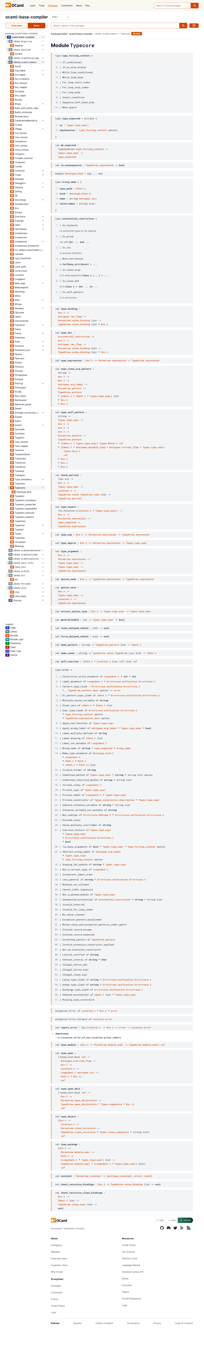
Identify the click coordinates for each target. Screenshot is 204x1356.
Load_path (20, 266)
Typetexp (20, 537)
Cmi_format (21, 133)
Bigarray (19, 45)
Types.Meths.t (109, 443)
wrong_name (123, 748)
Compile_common (24, 158)
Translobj (19, 471)
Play (87, 5)
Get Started (128, 1251)
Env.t (61, 312)
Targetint (19, 437)
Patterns (19, 345)
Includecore (21, 237)
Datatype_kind (23, 492)
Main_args (20, 283)
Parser (18, 333)
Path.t (80, 188)
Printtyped (20, 387)
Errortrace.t (147, 681)
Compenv (20, 154)
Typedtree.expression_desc (82, 718)
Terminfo (19, 450)
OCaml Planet (58, 1305)
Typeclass (20, 483)
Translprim (20, 475)
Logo (124, 1305)
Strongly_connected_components (28, 412)
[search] (195, 5)
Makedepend (21, 287)
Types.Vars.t (72, 451)
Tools (42, 5)
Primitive (19, 366)
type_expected (67, 156)
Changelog (56, 1245)
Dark (173, 1220)
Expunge (19, 220)
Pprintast (19, 358)
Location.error (102, 1019)
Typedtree (20, 521)
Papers (125, 1291)
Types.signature (111, 1104)
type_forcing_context (93, 130)
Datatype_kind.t (79, 193)
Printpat (19, 379)
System (187, 1220)
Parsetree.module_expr (108, 1044)
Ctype (18, 174)
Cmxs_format (22, 149)
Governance (133, 1323)
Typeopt (19, 529)
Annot (18, 66)
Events (54, 1299)
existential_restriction (74, 336)
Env (17, 208)
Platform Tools (129, 1258)
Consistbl (19, 170)
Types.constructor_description (114, 799)
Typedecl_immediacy (25, 500)
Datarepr (19, 179)
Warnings (19, 546)
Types (18, 533)
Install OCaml (128, 1245)
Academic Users (59, 1265)
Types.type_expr (77, 125)
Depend (19, 187)
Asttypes (19, 91)
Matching (20, 291)
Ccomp (18, 124)
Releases (55, 1251)
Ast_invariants (22, 78)
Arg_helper (20, 70)
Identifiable (21, 229)
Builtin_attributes (23, 112)
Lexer (18, 262)
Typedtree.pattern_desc (83, 690)
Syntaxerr (20, 433)
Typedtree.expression (100, 165)
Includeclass (21, 233)
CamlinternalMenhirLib (26, 120)
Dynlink (18, 53)
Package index (59, 33)
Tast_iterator (21, 441)
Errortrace (20, 216)
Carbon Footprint (104, 1323)
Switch (18, 425)
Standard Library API (133, 1271)
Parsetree (20, 337)
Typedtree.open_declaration (79, 1104)
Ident (17, 224)
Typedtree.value (68, 494)
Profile (18, 391)
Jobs (53, 1312)
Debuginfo (20, 183)
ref (121, 443)
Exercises (127, 1285)
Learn (33, 5)
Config (18, 166)
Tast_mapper (21, 446)
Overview (17, 25)
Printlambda (21, 375)
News (79, 5)
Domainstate (21, 204)
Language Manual (131, 1265)
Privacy (157, 1323)
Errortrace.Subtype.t (97, 814)
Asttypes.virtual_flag (123, 447)
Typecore (20, 487)
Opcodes (19, 312)
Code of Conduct (184, 1323)
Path (17, 341)
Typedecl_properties (25, 504)
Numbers (19, 308)
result (148, 1176)
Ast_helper (20, 74)
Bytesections (22, 116)
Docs (36, 25)
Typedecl (19, 496)
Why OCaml (57, 1271)
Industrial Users (59, 1258)
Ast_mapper (21, 87)
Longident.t (111, 676)
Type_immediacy (23, 479)
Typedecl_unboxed (24, 512)
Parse (18, 329)
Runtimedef (21, 400)
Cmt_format (21, 145)
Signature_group (23, 404)
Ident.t (67, 396)
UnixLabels (20, 596)
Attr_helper (20, 95)
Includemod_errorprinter (27, 245)
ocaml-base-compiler (26, 16)
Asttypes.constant (120, 1176)
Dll (16, 195)
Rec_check (20, 396)
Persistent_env (22, 350)
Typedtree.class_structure (78, 1132)
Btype (18, 103)
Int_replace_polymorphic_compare (30, 250)
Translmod (20, 466)
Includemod (21, 241)
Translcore (20, 462)
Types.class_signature (114, 1132)
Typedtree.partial (70, 498)
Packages (53, 5)
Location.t (65, 490)
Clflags (18, 129)
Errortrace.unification (122, 681)
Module (136, 33)
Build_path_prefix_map (26, 108)
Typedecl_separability (26, 508)
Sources (17, 600)
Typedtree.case (90, 494)
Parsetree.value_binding (74, 320)
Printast (19, 371)
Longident (20, 279)
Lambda (19, 254)
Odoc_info (20, 567)
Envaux (18, 212)
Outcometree (21, 320)
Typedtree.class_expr (72, 1204)
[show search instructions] (194, 25)
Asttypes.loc (87, 198)
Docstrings (20, 199)
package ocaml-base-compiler (21, 33)
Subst (18, 421)
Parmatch (20, 325)
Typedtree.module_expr (143, 1044)
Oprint (18, 316)
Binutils (18, 99)
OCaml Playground (131, 1298)
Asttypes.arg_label (70, 384)
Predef (18, 362)
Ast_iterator (21, 83)
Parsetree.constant (88, 1176)
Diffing (18, 191)
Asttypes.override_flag (76, 1060)
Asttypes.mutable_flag (90, 447)
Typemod (20, 525)
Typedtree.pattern (70, 392)
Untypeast (20, 542)
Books (125, 1278)
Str (16, 579)
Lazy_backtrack (23, 258)
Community (67, 5)
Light (161, 1220)
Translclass (20, 458)
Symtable (20, 429)
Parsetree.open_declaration (79, 1100)
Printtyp (19, 383)
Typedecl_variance (24, 517)
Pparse (18, 354)
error (117, 690)
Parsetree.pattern (70, 388)
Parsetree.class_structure (78, 1128)
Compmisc (20, 162)
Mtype (18, 304)
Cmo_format (21, 137)
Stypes (18, 416)
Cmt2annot (21, 141)
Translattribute (22, 454)
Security (77, 1323)
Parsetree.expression (112, 360)
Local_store (21, 270)
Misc (17, 300)
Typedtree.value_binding (74, 324)
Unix (17, 592)
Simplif (18, 408)
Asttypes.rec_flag (70, 316)
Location (19, 275)
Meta (17, 295)
